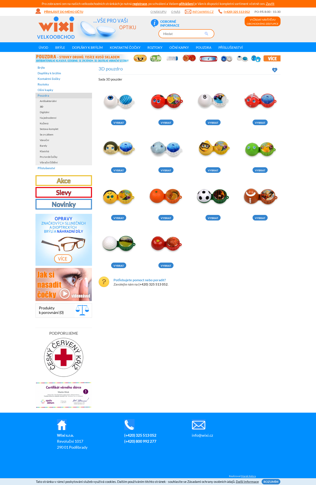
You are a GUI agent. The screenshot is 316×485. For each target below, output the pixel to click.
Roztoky (154, 47)
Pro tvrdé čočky (48, 156)
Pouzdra (203, 47)
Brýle (60, 47)
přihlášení (186, 4)
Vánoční (44, 140)
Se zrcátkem (46, 134)
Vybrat (119, 122)
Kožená (44, 123)
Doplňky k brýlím (87, 47)
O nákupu (158, 12)
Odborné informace (169, 23)
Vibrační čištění (49, 162)
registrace (139, 4)
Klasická (44, 151)
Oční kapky (179, 47)
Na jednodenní (48, 117)
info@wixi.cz (203, 12)
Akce (64, 180)
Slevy (63, 192)
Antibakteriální (48, 101)
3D (41, 106)
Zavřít (270, 4)
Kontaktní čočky (125, 47)
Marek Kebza (248, 476)
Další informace (247, 481)
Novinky (64, 204)
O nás (175, 12)
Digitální (44, 112)
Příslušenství (230, 47)
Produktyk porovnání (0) (51, 310)
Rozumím (271, 481)
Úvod (43, 47)
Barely (43, 145)
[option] (158, 58)
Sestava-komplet (49, 129)
